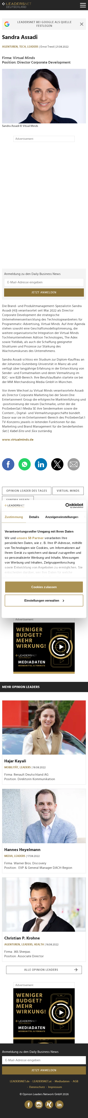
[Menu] (83, 5)
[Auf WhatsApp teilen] (24, 464)
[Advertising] (44, 648)
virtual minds (68, 490)
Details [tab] (34, 517)
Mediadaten (62, 1081)
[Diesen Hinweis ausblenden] (81, 24)
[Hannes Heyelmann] (44, 816)
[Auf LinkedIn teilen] (41, 464)
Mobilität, (12, 767)
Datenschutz (37, 1087)
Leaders (32, 46)
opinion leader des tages (26, 490)
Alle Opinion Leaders (41, 969)
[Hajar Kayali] (44, 727)
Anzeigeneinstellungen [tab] (61, 517)
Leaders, (27, 944)
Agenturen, (10, 46)
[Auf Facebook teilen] (8, 464)
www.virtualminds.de (17, 439)
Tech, (23, 46)
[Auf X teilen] (57, 464)
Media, (9, 856)
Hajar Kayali (15, 761)
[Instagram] (39, 1105)
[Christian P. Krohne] (44, 905)
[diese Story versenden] (74, 464)
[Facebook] (29, 1105)
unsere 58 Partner (30, 537)
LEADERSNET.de (19, 1081)
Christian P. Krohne (22, 938)
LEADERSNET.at (42, 1081)
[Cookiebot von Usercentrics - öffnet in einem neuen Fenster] (65, 505)
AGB (75, 1081)
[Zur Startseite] (16, 5)
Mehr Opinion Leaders (20, 687)
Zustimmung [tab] (14, 517)
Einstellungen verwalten (41, 600)
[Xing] (49, 1105)
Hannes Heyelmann (22, 850)
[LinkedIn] (59, 1105)
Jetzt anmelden (44, 292)
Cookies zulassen (44, 587)
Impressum (55, 1087)
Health (39, 944)
